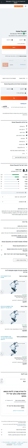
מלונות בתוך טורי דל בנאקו (18, 410)
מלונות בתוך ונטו (20, 443)
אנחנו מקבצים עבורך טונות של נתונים (17, 432)
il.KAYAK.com (24, 442)
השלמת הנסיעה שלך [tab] (20, 400)
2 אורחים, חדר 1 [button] (21, 43)
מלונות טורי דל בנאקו (17, 444)
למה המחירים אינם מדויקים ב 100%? (17, 435)
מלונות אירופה (13, 442)
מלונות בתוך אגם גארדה (11, 443)
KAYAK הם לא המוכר (21, 429)
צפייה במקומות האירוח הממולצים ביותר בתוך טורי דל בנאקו (7, 338)
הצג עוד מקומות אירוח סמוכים (6, 276)
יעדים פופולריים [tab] (9, 400)
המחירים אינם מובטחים (21, 425)
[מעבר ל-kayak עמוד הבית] (18, 6)
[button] (1, 2)
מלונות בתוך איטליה (6, 442)
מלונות (19, 442)
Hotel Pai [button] (24, 326)
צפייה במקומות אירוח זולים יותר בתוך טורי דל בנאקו (7, 307)
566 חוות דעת (13, 33)
